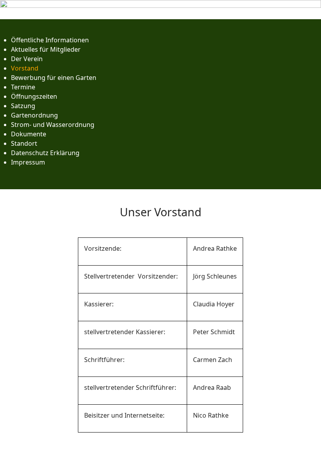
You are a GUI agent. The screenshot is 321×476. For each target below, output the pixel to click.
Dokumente (28, 134)
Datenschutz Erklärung (45, 152)
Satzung (23, 105)
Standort (24, 143)
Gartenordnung (34, 115)
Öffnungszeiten (34, 96)
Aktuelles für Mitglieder (46, 49)
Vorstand (24, 68)
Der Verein (27, 58)
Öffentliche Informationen (50, 40)
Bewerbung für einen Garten (53, 77)
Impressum (28, 162)
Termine (23, 87)
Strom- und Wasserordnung (52, 124)
